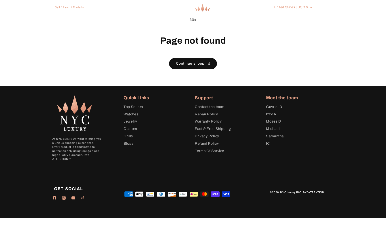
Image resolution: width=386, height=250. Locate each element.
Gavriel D (274, 107)
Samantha (275, 136)
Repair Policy (206, 114)
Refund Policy (207, 143)
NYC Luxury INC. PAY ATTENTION (302, 192)
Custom (130, 129)
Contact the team (209, 107)
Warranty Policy (208, 121)
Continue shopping (193, 63)
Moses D (273, 121)
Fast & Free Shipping (213, 129)
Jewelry (130, 121)
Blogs (128, 143)
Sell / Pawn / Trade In (69, 7)
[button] (126, 22)
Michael (273, 129)
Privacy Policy (207, 136)
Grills (128, 136)
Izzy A (271, 114)
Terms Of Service (209, 151)
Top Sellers (133, 107)
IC (268, 143)
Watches (131, 114)
